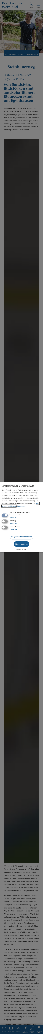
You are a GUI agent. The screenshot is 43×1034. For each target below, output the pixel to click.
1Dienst (12, 517)
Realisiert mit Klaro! (21, 549)
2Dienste (13, 523)
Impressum (21, 506)
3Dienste (13, 529)
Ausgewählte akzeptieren (21, 537)
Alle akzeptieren (21, 544)
